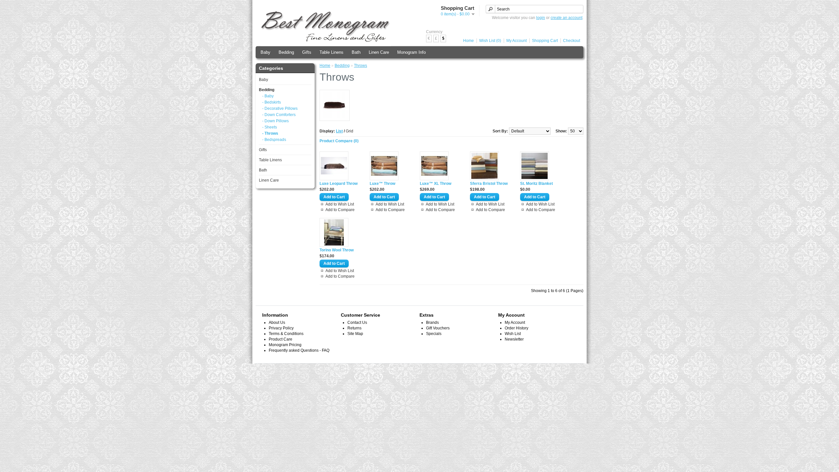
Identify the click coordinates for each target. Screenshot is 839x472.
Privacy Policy (281, 328)
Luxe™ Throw (382, 183)
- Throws (270, 133)
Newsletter (514, 339)
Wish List (513, 333)
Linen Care (379, 52)
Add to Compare (340, 209)
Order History (516, 328)
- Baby (268, 96)
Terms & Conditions (286, 333)
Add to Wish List (339, 204)
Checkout (571, 40)
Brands (432, 322)
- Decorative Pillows (280, 108)
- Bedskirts (271, 102)
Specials (433, 333)
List (339, 131)
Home (468, 40)
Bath (356, 52)
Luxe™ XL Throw (435, 183)
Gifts (306, 52)
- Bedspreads (274, 139)
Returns (354, 328)
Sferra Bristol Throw (489, 183)
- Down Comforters (279, 114)
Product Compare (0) (339, 141)
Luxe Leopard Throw (339, 183)
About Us (277, 322)
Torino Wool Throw (337, 250)
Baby (265, 52)
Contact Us (357, 322)
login (540, 17)
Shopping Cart (545, 40)
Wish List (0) (490, 40)
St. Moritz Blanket (536, 183)
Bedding (286, 52)
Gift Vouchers (438, 328)
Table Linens (331, 52)
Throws (360, 65)
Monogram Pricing (285, 345)
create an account (566, 17)
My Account (516, 40)
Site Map (355, 333)
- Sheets (269, 127)
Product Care (280, 339)
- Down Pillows (275, 121)
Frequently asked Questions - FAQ (299, 350)
